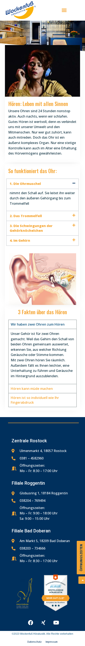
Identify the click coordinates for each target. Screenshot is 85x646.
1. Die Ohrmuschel (25, 183)
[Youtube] (56, 622)
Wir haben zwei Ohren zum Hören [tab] (38, 324)
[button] (42, 183)
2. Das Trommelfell (26, 216)
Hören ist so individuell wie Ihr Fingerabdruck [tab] (35, 399)
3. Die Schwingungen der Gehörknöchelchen (31, 228)
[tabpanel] (42, 356)
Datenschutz (34, 641)
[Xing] (43, 622)
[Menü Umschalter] (64, 10)
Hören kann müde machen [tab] (32, 388)
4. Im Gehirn (20, 240)
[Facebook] (30, 622)
